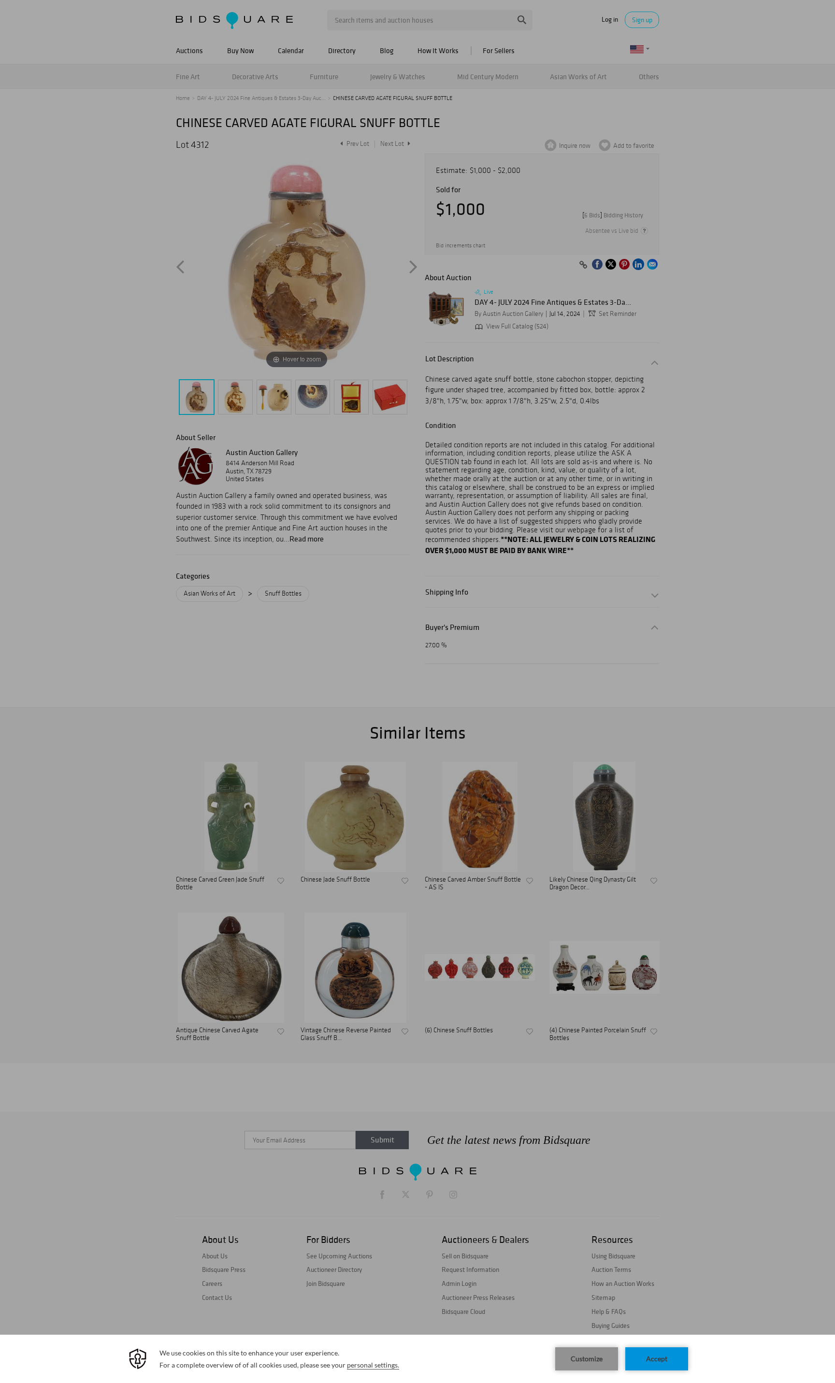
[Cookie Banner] (417, 1359)
